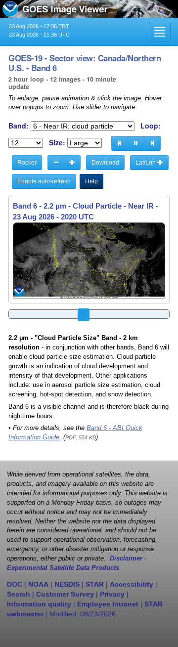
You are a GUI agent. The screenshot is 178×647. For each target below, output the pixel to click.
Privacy (112, 594)
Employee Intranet (107, 604)
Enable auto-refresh (44, 181)
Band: (18, 126)
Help (91, 181)
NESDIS (67, 584)
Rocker (27, 162)
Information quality (39, 604)
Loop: (150, 126)
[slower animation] (55, 162)
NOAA (38, 584)
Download (105, 162)
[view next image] (152, 143)
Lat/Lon (146, 162)
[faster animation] (72, 162)
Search (18, 594)
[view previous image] (119, 143)
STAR (95, 584)
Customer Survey (65, 594)
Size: (57, 142)
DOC (14, 584)
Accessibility (131, 584)
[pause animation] (136, 143)
